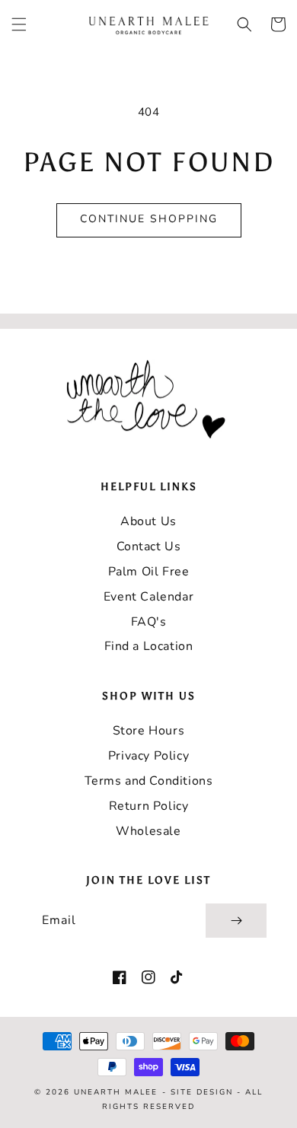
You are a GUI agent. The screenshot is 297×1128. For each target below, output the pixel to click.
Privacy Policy (148, 755)
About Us (148, 521)
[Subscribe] (236, 920)
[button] (19, 24)
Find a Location (148, 646)
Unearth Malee (116, 1092)
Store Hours (149, 730)
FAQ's (149, 621)
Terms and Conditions (149, 781)
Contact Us (149, 546)
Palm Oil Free (149, 571)
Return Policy (149, 806)
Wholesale (148, 831)
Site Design (202, 1092)
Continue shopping (149, 219)
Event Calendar (148, 596)
